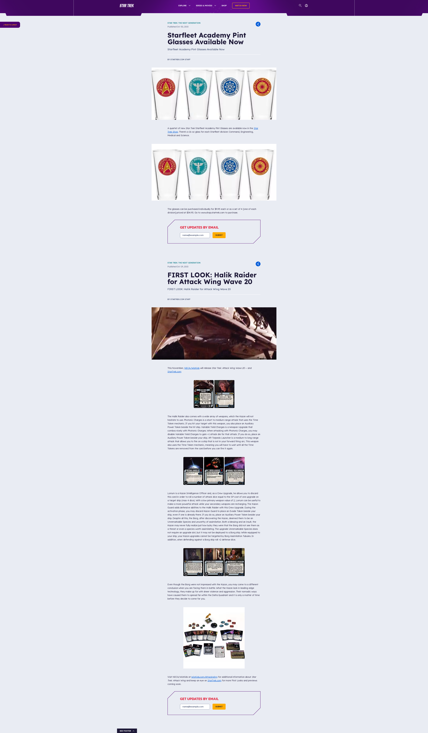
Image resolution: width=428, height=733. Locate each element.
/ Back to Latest (10, 25)
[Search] (300, 5)
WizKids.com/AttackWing (204, 546)
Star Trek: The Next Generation (184, 23)
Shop (224, 5)
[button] (127, 5)
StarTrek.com (174, 371)
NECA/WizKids (192, 368)
